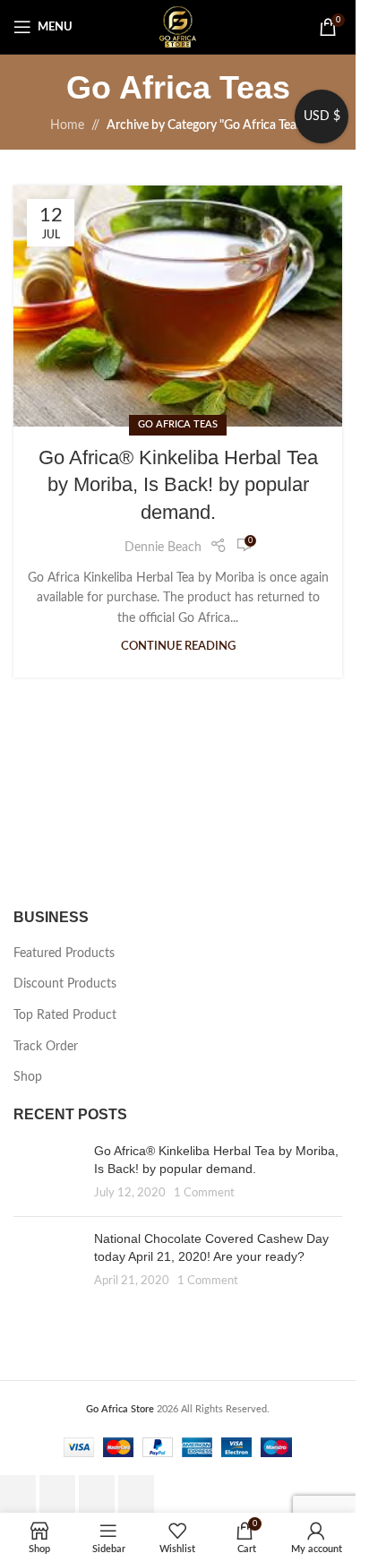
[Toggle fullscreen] (57, 1494)
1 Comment (204, 1192)
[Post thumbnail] (47, 1173)
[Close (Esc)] (136, 1494)
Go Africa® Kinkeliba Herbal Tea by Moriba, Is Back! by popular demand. (178, 485)
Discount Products (64, 984)
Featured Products (64, 953)
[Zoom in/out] (18, 1494)
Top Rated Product (64, 1015)
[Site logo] (177, 27)
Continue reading (178, 646)
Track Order (45, 1046)
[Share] (97, 1494)
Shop (27, 1077)
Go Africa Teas (178, 424)
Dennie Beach (163, 547)
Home (67, 125)
